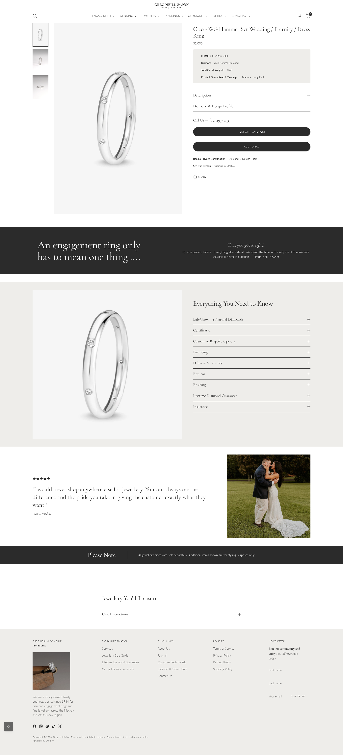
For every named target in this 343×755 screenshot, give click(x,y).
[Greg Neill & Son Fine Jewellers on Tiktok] (54, 726)
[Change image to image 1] (40, 35)
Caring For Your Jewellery (118, 669)
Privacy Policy (222, 655)
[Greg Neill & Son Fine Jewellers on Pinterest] (47, 726)
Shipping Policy (222, 669)
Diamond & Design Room (243, 158)
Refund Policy (222, 662)
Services (107, 648)
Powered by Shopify (43, 740)
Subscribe (298, 696)
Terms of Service (223, 648)
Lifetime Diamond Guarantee (120, 662)
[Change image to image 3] (40, 87)
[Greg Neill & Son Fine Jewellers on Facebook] (35, 726)
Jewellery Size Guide (115, 655)
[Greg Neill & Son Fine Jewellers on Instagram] (41, 726)
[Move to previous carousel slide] (298, 579)
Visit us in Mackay (224, 166)
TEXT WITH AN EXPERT (251, 131)
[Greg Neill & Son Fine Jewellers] (171, 5)
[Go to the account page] (300, 16)
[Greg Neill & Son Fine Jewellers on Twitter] (60, 726)
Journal (162, 655)
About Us (164, 648)
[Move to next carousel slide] (307, 579)
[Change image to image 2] (40, 61)
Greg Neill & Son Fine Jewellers (69, 737)
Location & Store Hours (172, 669)
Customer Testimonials (172, 662)
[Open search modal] (35, 16)
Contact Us (165, 676)
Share (202, 176)
